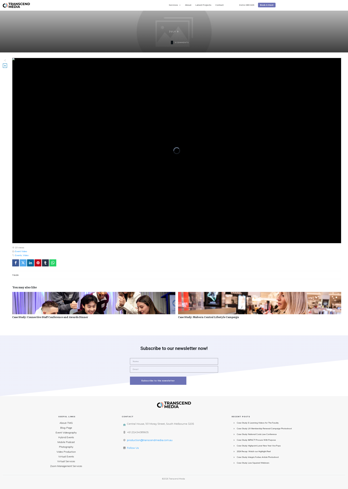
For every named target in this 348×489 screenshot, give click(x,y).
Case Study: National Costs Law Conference (257, 434)
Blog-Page (66, 427)
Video (26, 255)
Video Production (66, 451)
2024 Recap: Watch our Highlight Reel (254, 451)
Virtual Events (66, 456)
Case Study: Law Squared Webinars (253, 463)
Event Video (21, 251)
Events (18, 255)
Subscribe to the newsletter (158, 381)
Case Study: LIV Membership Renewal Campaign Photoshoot (264, 428)
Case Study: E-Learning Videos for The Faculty (258, 423)
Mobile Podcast (66, 442)
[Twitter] (23, 262)
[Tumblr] (45, 262)
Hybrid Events (66, 437)
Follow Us (133, 448)
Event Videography (66, 432)
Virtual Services (66, 461)
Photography (66, 446)
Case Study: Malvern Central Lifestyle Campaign (259, 306)
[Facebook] (15, 262)
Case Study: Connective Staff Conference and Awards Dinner (93, 306)
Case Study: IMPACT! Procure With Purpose (256, 440)
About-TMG (66, 422)
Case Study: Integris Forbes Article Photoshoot (258, 457)
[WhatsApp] (52, 262)
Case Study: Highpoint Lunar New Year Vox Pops (259, 445)
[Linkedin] (30, 262)
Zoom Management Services (66, 466)
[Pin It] (38, 262)
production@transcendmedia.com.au (150, 440)
